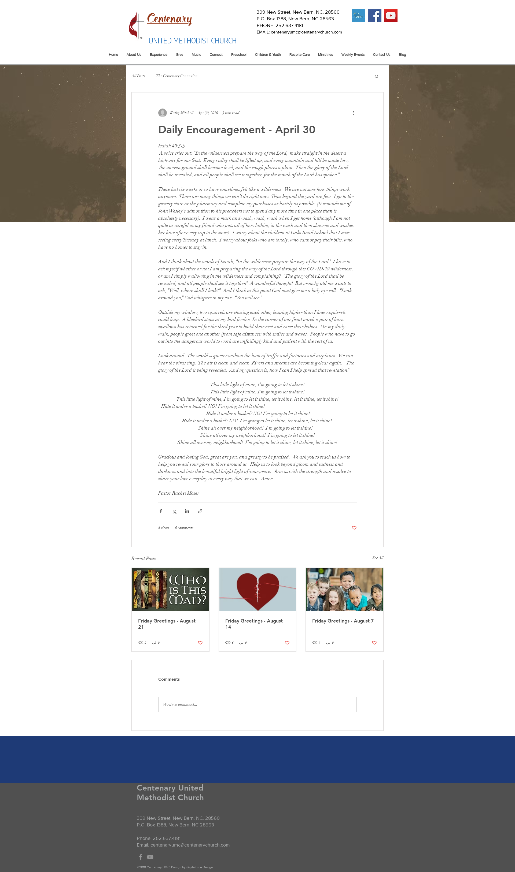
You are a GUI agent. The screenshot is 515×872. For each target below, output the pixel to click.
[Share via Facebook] (160, 511)
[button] (376, 76)
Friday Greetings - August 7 (343, 621)
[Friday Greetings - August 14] (257, 589)
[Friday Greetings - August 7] (344, 589)
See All (378, 558)
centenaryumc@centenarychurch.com (306, 32)
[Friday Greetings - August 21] (170, 589)
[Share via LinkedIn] (187, 511)
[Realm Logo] (358, 15)
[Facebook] (374, 15)
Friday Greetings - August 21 (167, 624)
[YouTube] (391, 15)
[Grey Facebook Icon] (140, 857)
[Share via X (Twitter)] (173, 511)
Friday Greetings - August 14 (254, 624)
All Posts (138, 76)
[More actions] (353, 113)
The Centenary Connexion (177, 76)
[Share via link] (200, 511)
